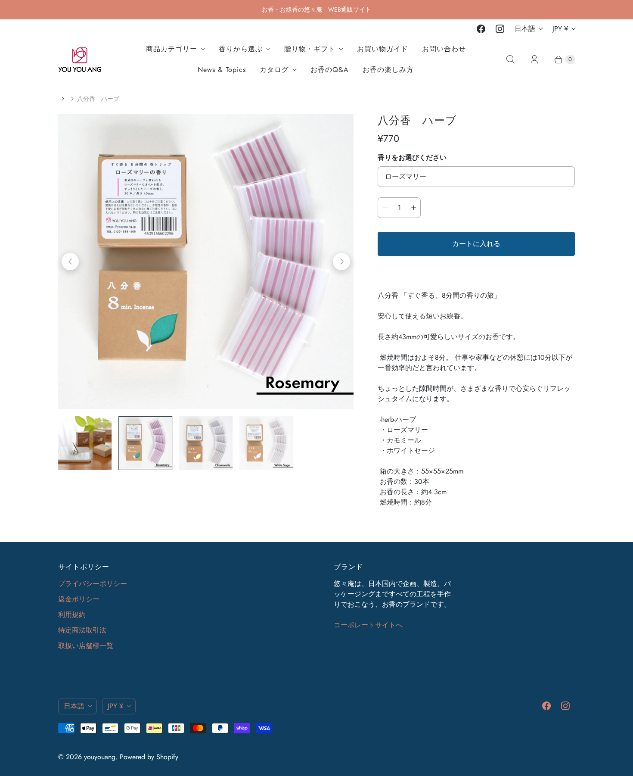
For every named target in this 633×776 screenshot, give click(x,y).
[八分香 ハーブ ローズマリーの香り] (206, 261)
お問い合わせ (444, 49)
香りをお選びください (412, 157)
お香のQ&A (329, 70)
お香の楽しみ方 (388, 70)
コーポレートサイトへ (368, 625)
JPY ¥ (560, 29)
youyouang (99, 757)
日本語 (525, 29)
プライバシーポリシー (92, 584)
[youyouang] (79, 59)
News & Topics (222, 70)
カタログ (274, 70)
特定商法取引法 (82, 630)
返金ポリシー (78, 599)
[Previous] (70, 261)
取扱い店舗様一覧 (85, 646)
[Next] (341, 261)
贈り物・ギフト (309, 49)
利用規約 (72, 615)
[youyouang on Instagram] (499, 28)
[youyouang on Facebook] (481, 28)
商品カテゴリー (171, 49)
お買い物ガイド (382, 49)
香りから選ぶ (241, 49)
